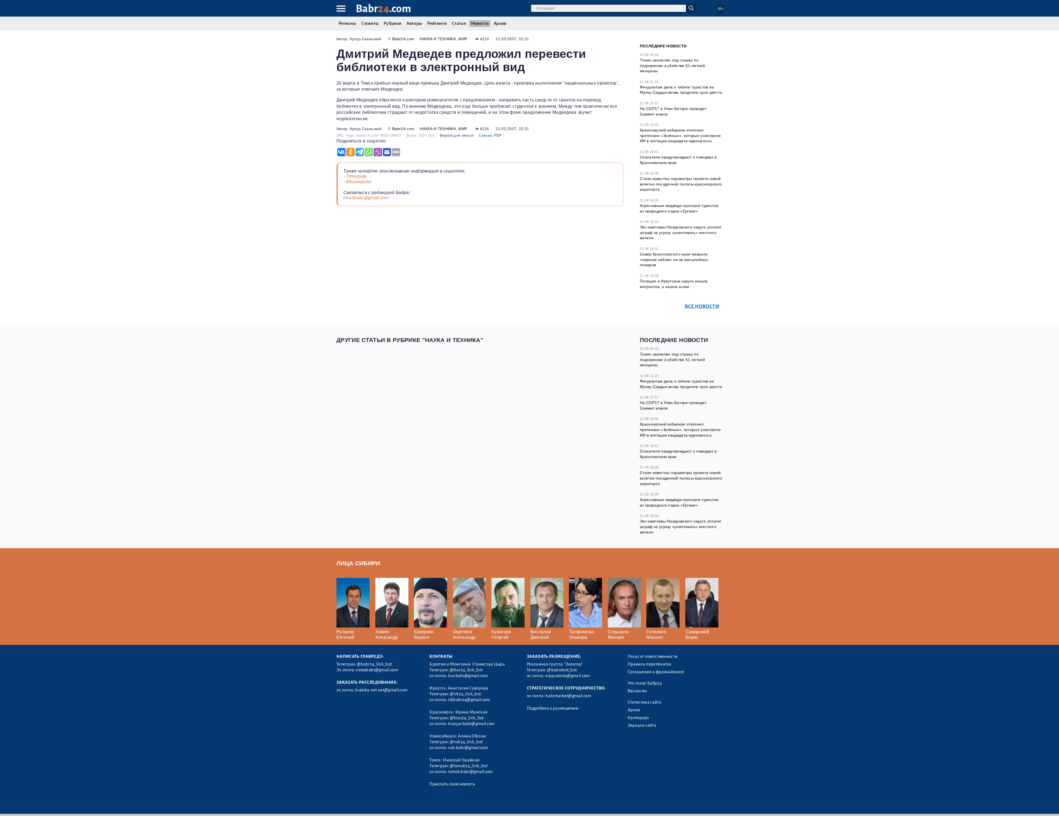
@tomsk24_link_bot (468, 766)
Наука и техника (438, 39)
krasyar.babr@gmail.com (471, 723)
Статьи (459, 23)
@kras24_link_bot (467, 718)
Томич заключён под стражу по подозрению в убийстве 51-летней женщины (672, 65)
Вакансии (637, 691)
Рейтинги (436, 23)
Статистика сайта (644, 702)
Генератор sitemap (462, 804)
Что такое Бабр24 (645, 683)
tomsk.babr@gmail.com (470, 771)
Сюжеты (369, 23)
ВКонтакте (359, 181)
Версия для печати (456, 135)
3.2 (370, 804)
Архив (500, 23)
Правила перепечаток (650, 664)
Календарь (638, 717)
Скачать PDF (490, 135)
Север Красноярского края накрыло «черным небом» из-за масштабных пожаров (674, 259)
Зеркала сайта (642, 725)
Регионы (347, 23)
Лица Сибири (358, 563)
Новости (479, 23)
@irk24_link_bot (465, 694)
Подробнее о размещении (552, 708)
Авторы (414, 23)
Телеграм (356, 176)
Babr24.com (403, 39)
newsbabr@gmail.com (366, 197)
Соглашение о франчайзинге (656, 672)
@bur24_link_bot (466, 670)
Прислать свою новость (452, 784)
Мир (462, 39)
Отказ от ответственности (653, 656)
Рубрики (392, 23)
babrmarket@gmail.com (568, 696)
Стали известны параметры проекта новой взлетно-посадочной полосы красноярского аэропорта (681, 184)
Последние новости (663, 46)
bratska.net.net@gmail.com (381, 690)
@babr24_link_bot (374, 664)
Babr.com (383, 8)
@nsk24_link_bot (466, 742)
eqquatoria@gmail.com (567, 676)
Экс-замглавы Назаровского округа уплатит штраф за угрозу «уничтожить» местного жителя (681, 232)
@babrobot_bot (562, 670)
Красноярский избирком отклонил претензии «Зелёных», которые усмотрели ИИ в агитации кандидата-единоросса (680, 135)
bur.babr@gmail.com (468, 676)
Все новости (702, 306)
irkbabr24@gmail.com (469, 699)
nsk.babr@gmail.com (468, 747)
